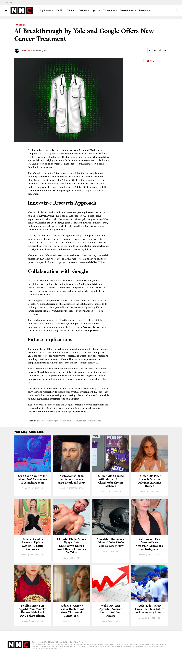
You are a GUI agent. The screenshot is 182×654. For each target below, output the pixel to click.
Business (83, 10)
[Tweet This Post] (155, 50)
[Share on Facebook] (149, 50)
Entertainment (127, 10)
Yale (80, 421)
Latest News (9, 2)
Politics (70, 10)
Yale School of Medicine (92, 421)
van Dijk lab (73, 421)
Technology (109, 10)
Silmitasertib (63, 421)
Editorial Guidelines (55, 642)
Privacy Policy (78, 642)
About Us (35, 642)
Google (55, 421)
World (59, 10)
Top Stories (45, 10)
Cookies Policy (68, 642)
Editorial (26, 50)
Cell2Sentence (46, 421)
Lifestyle (143, 10)
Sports (95, 10)
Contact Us (43, 642)
